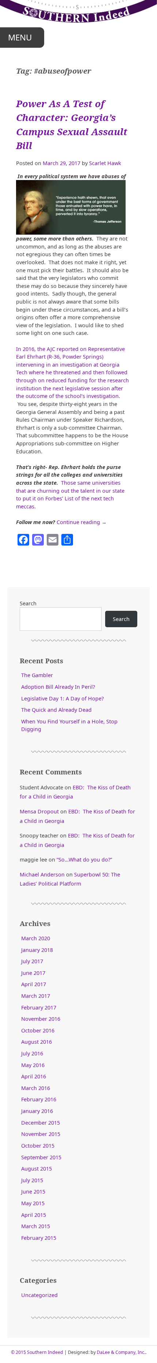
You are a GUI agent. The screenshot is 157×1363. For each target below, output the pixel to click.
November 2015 (40, 1133)
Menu (20, 37)
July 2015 (32, 1180)
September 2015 (41, 1157)
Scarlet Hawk (105, 163)
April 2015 (33, 1214)
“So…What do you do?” (84, 859)
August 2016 (36, 1041)
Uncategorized (39, 1295)
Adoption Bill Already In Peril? (58, 686)
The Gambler (37, 675)
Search (28, 603)
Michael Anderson (42, 874)
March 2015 (35, 1226)
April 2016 (33, 1076)
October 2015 (37, 1145)
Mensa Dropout (39, 811)
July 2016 (32, 1053)
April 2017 (33, 984)
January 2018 (37, 949)
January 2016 (37, 1111)
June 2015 (33, 1191)
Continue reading (82, 522)
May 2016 (33, 1065)
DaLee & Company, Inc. (121, 1352)
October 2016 (37, 1030)
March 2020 (35, 938)
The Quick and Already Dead (56, 709)
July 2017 (32, 961)
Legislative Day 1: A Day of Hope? (62, 698)
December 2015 (40, 1122)
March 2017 (35, 995)
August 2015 (36, 1168)
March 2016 (35, 1088)
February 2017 (38, 1007)
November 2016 (40, 1018)
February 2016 (38, 1099)
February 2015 (38, 1237)
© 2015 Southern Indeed (37, 1352)
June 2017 (33, 972)
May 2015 (33, 1203)
